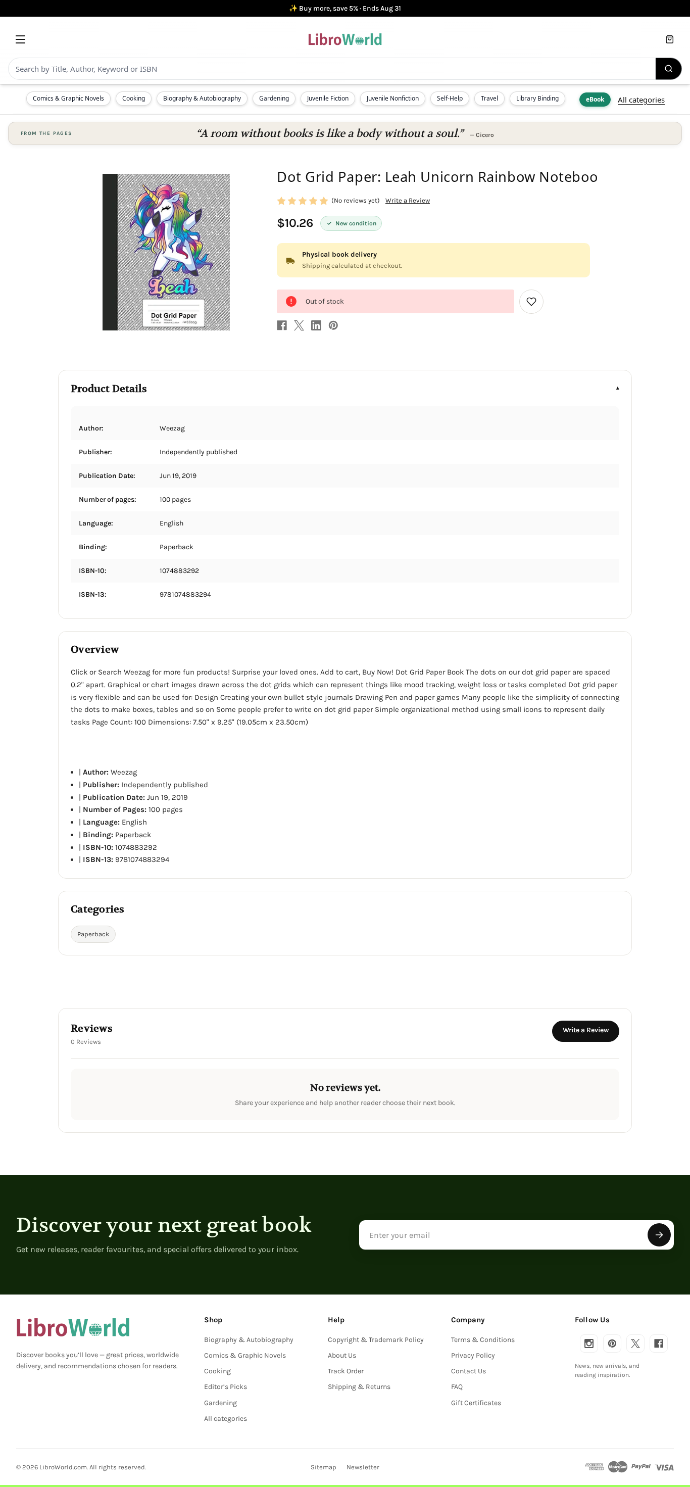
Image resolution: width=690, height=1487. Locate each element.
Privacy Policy (473, 1355)
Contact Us (468, 1371)
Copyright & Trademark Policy (376, 1339)
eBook (595, 99)
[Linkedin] (316, 325)
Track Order (346, 1371)
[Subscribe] (659, 1234)
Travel (489, 98)
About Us (342, 1355)
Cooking (133, 98)
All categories (641, 99)
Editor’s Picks (225, 1386)
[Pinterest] (333, 325)
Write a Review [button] (407, 200)
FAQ (457, 1386)
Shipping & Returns (359, 1386)
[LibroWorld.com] (73, 1327)
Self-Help (450, 98)
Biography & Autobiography (202, 98)
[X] (299, 325)
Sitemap (323, 1467)
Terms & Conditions (483, 1339)
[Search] (669, 69)
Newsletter (363, 1467)
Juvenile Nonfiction (393, 98)
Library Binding (537, 98)
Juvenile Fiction (328, 98)
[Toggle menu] (20, 39)
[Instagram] (589, 1343)
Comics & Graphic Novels (68, 98)
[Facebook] (282, 325)
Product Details (109, 388)
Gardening (274, 98)
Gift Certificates (476, 1403)
